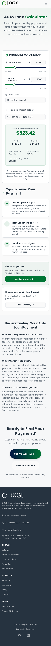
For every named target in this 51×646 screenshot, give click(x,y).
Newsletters (7, 568)
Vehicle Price (14, 62)
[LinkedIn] (30, 637)
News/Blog (7, 564)
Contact (6, 594)
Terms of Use (8, 606)
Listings (5, 550)
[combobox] (25, 100)
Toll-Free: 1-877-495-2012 (17, 522)
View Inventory (24, 304)
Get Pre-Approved (24, 279)
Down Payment (12, 79)
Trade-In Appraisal (10, 554)
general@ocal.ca (13, 530)
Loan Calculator (9, 559)
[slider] (14, 67)
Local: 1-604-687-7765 (15, 515)
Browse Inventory (25, 465)
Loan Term (13, 95)
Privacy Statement (10, 611)
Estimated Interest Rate (19, 110)
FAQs (4, 590)
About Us (6, 580)
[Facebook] (21, 637)
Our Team (7, 585)
